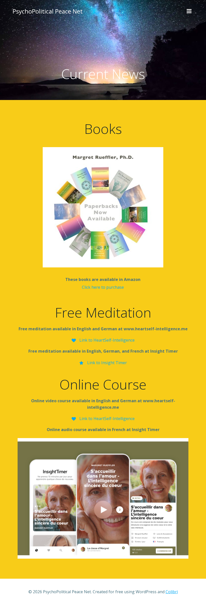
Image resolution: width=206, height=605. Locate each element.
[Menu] (189, 11)
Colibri (172, 591)
